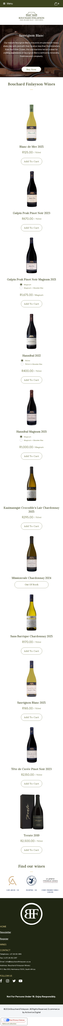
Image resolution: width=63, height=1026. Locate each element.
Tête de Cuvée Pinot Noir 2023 (31, 769)
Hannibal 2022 (31, 355)
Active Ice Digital (33, 1012)
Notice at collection (9, 1024)
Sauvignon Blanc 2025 (31, 702)
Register (4, 939)
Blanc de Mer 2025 (31, 146)
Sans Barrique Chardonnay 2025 (31, 636)
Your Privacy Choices (17, 1020)
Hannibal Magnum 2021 (31, 431)
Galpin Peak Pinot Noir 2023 (31, 213)
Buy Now (31, 69)
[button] (8, 3)
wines (3, 944)
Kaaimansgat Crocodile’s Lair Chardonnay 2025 (31, 509)
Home (3, 926)
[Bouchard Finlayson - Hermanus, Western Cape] (31, 16)
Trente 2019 (31, 835)
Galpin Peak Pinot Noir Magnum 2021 (31, 279)
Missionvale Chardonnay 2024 (31, 578)
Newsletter (5, 932)
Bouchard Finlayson (20, 1009)
